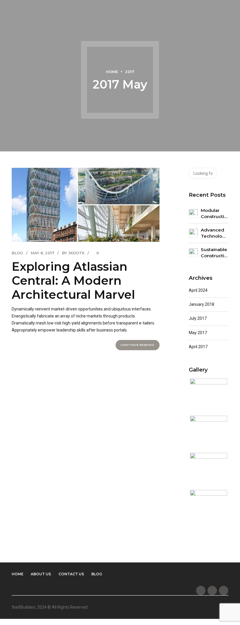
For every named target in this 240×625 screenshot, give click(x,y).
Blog (17, 253)
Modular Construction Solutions (215, 214)
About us (41, 574)
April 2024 (198, 290)
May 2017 (198, 332)
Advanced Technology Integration (214, 233)
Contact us (71, 574)
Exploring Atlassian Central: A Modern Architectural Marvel (73, 280)
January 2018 (201, 304)
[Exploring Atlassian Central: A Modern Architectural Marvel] (86, 205)
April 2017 (198, 346)
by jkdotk (73, 253)
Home (112, 72)
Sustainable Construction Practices (215, 253)
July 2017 (198, 318)
